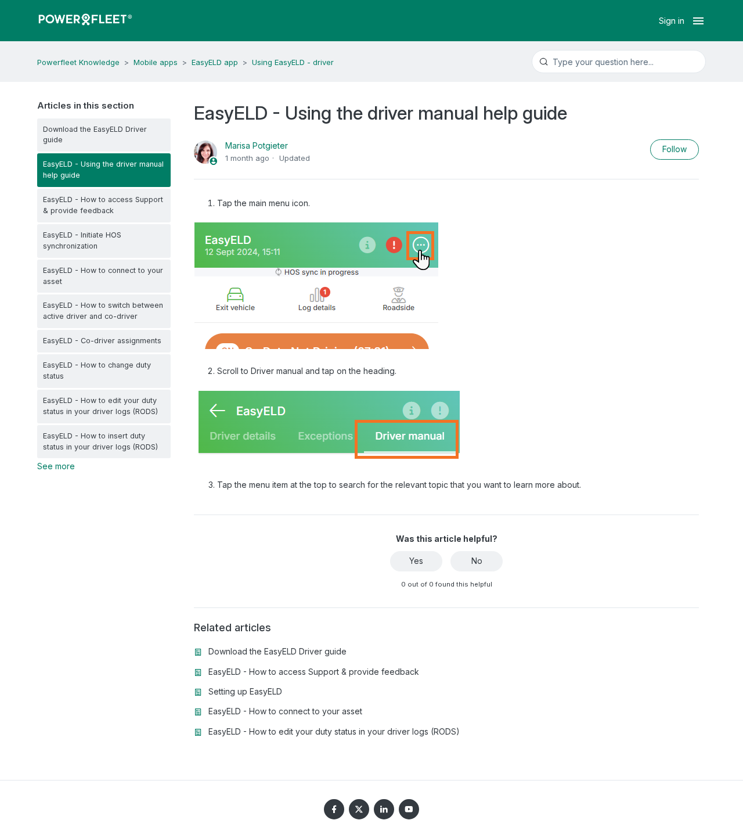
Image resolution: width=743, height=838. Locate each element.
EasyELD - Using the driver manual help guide (103, 169)
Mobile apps (156, 62)
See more (56, 466)
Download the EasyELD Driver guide (95, 135)
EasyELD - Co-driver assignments (102, 340)
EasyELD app (215, 62)
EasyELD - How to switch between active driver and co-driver (103, 311)
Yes (416, 561)
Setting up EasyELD (245, 691)
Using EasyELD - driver (293, 62)
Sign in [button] (671, 21)
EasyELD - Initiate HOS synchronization (82, 240)
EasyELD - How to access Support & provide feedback (103, 205)
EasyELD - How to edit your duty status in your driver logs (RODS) (100, 406)
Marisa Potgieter (256, 145)
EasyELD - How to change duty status (97, 370)
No (476, 561)
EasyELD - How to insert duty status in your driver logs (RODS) (100, 441)
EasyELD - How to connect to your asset (103, 276)
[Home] (85, 21)
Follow (674, 149)
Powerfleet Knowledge (78, 62)
